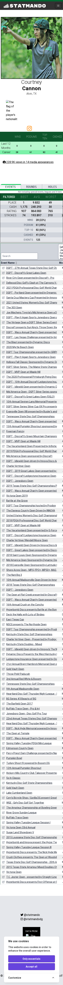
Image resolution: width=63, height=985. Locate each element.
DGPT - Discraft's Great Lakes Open (26, 272)
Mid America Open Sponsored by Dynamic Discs (33, 560)
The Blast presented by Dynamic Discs (28, 342)
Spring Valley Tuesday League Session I (28, 822)
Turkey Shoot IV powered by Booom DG (28, 763)
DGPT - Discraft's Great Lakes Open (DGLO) (30, 396)
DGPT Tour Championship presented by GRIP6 (32, 352)
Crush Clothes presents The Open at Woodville (32, 857)
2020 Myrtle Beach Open (20, 347)
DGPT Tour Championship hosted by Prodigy (31, 505)
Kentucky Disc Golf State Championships (29, 782)
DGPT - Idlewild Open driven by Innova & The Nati (33, 649)
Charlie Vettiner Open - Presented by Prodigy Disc (34, 639)
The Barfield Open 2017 (19, 703)
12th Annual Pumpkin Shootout (23, 768)
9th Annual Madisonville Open (22, 688)
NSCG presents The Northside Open (26, 624)
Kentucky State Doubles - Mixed (24, 644)
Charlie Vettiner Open (18, 466)
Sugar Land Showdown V (20, 832)
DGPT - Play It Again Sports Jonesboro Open (31, 357)
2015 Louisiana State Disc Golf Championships (32, 837)
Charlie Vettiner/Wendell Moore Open (27, 540)
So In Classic (13, 778)
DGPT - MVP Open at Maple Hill (23, 371)
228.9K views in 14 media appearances (30, 162)
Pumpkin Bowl (14, 758)
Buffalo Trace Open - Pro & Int (23, 708)
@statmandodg (33, 919)
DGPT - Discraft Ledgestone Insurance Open (31, 475)
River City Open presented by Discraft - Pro (30, 277)
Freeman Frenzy (15, 431)
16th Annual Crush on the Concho (25, 604)
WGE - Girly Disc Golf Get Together (25, 802)
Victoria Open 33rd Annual (20, 827)
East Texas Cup (15, 619)
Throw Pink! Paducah (18, 674)
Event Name (8, 262)
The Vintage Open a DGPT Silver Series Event (31, 322)
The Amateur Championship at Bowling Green (31, 807)
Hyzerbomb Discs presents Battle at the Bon (31, 609)
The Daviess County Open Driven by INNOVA (30, 510)
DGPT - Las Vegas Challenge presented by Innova (33, 337)
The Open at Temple (17, 733)
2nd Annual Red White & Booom (23, 678)
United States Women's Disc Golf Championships (33, 515)
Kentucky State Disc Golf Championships (29, 634)
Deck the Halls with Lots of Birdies (25, 614)
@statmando (32, 915)
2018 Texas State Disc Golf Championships (30, 584)
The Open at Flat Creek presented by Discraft (31, 594)
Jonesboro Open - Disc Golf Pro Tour (26, 713)
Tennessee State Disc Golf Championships (30, 416)
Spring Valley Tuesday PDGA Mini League (29, 743)
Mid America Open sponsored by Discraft (29, 456)
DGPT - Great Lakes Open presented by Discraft (33, 550)
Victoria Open (14, 872)
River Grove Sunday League (21, 812)
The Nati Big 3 (14, 574)
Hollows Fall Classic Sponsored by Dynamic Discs (33, 362)
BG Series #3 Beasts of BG (21, 698)
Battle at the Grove (17, 500)
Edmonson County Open (19, 748)
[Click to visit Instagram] (30, 129)
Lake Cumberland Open (19, 792)
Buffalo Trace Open (17, 817)
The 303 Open (14, 307)
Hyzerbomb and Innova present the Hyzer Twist (33, 842)
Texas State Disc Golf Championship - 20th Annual (34, 862)
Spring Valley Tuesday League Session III (28, 847)
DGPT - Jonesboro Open (19, 480)
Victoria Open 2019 (17, 495)
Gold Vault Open (15, 669)
